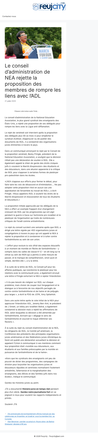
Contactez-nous (9, 16)
